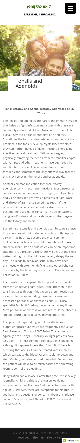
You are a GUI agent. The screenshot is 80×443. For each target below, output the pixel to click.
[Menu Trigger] (70, 8)
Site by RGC (54, 437)
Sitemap (38, 437)
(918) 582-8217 (39, 6)
